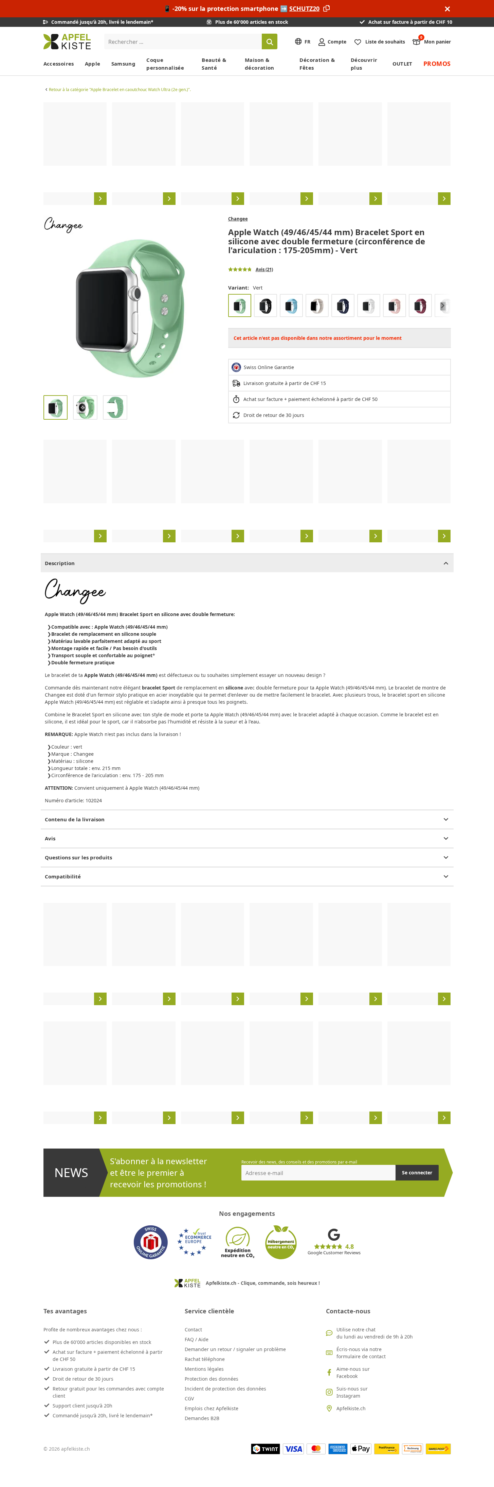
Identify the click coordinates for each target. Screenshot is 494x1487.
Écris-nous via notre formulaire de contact (361, 1353)
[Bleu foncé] (343, 305)
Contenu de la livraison (75, 819)
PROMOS (437, 63)
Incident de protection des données (225, 1388)
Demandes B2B (202, 1418)
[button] (50, 303)
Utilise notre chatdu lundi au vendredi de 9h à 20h (374, 1333)
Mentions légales (204, 1369)
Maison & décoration (259, 63)
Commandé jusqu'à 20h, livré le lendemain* (103, 1415)
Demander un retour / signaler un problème (235, 1349)
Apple (92, 63)
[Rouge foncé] (420, 305)
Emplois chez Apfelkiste (211, 1408)
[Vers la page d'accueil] (67, 41)
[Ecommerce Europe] (194, 1242)
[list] (247, 153)
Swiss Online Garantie (269, 367)
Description (60, 563)
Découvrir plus (364, 63)
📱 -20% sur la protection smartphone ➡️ (241, 8)
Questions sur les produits (78, 857)
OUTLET (402, 63)
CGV (189, 1398)
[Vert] (240, 305)
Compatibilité (63, 876)
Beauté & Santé (214, 63)
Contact (193, 1329)
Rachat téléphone (205, 1359)
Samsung (123, 63)
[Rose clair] (394, 305)
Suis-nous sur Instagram (352, 1392)
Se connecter (417, 1172)
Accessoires (58, 63)
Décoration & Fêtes (317, 63)
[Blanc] (369, 305)
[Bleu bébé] (291, 305)
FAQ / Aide (196, 1339)
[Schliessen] (447, 8)
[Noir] (265, 305)
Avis (50, 838)
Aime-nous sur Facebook (353, 1372)
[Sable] (317, 305)
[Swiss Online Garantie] (151, 1242)
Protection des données (211, 1379)
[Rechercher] (269, 41)
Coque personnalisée (165, 63)
